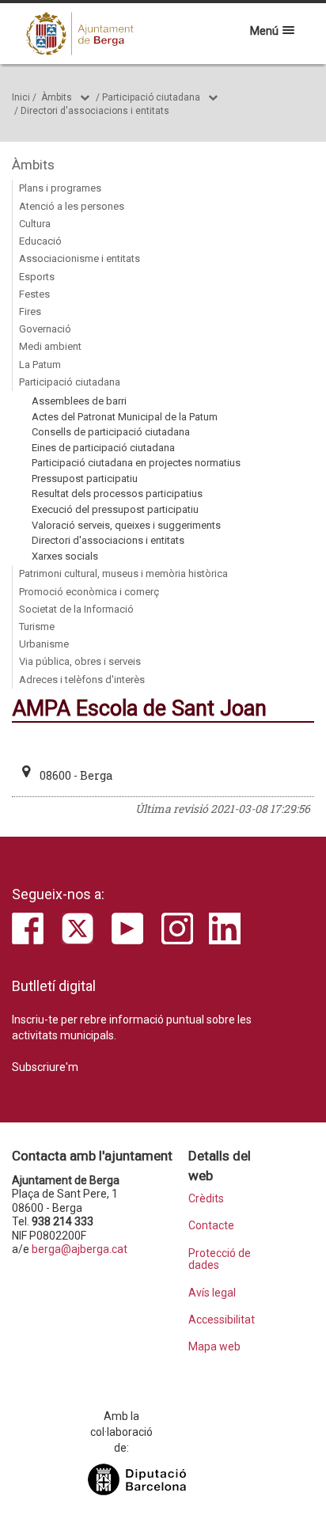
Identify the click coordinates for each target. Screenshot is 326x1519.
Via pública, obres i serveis (80, 661)
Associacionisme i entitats (79, 258)
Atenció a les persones (71, 206)
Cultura (35, 224)
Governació (45, 329)
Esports (37, 277)
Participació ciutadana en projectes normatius (136, 463)
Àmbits (56, 97)
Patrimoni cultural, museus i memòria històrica (123, 573)
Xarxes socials (65, 556)
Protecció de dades (219, 1259)
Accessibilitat (221, 1320)
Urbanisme (44, 644)
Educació (40, 241)
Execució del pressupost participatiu (115, 509)
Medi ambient (50, 346)
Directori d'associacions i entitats (95, 110)
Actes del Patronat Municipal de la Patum (125, 417)
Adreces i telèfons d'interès (82, 679)
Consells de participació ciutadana (111, 432)
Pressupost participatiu (85, 478)
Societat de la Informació (76, 609)
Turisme (37, 626)
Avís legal (212, 1293)
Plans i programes (60, 188)
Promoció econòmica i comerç (89, 592)
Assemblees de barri (79, 401)
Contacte (211, 1226)
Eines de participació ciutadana (103, 448)
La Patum (40, 364)
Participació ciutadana (151, 97)
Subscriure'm (45, 1067)
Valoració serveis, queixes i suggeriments (126, 525)
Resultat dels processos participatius (117, 493)
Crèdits (206, 1199)
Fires (30, 311)
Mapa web (214, 1347)
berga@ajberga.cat (79, 1249)
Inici (21, 97)
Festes (34, 294)
